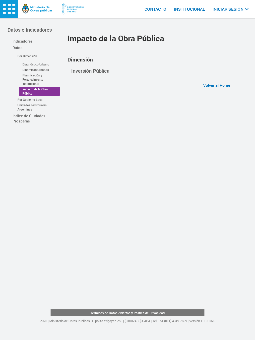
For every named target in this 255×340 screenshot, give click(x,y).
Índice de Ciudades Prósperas (28, 118)
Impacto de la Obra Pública (35, 91)
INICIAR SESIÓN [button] (228, 9)
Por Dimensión (27, 56)
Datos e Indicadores (29, 29)
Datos (17, 47)
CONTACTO (155, 9)
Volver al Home (216, 85)
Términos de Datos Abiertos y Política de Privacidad (127, 313)
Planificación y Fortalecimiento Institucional (32, 79)
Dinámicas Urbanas (35, 70)
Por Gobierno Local (30, 100)
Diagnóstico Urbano (35, 64)
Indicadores (22, 41)
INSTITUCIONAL (189, 9)
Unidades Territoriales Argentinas (32, 107)
